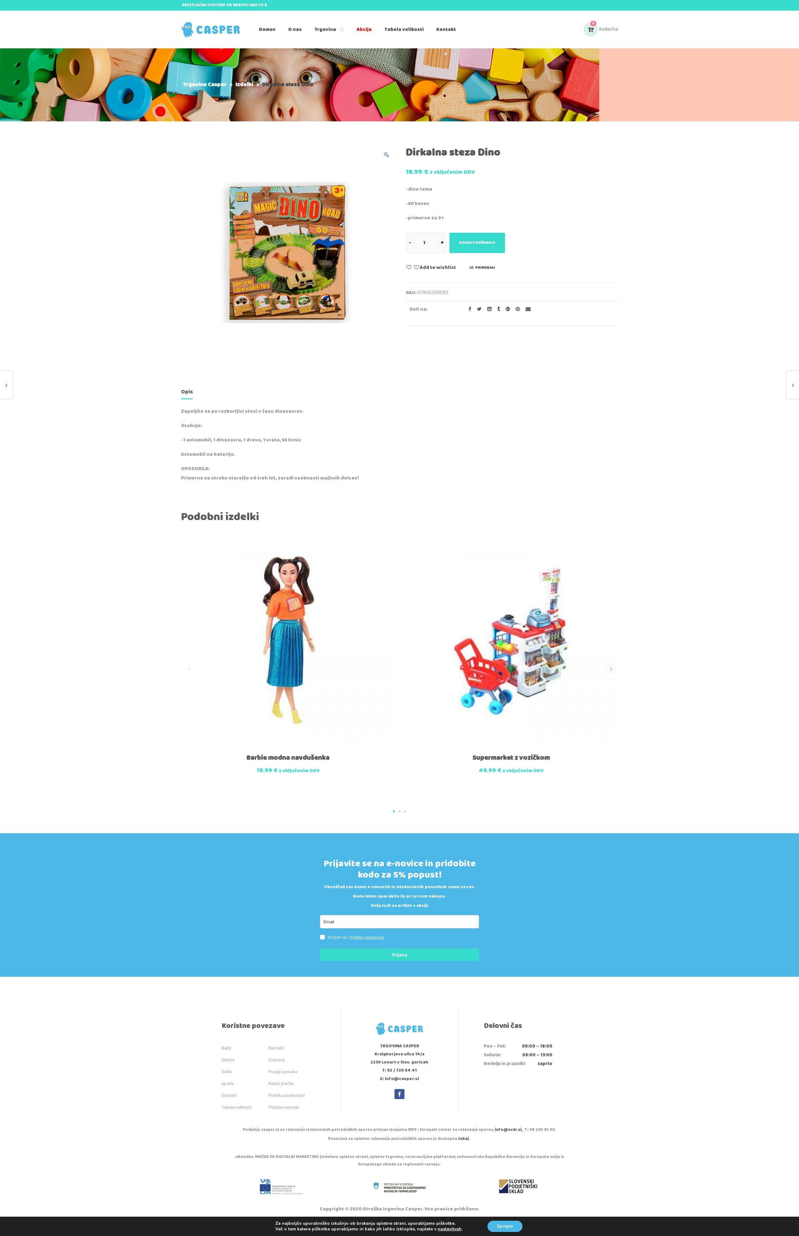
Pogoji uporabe (282, 1071)
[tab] (187, 393)
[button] (394, 811)
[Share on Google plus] (506, 309)
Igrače (227, 1083)
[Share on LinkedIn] (488, 309)
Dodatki (229, 1095)
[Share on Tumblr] (497, 309)
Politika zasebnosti (286, 1095)
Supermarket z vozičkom (511, 758)
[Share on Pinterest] (516, 309)
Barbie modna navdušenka (288, 758)
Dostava (276, 1059)
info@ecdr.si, (508, 1129)
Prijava (399, 955)
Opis (187, 392)
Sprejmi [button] (505, 1226)
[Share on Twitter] (477, 309)
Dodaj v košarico (477, 242)
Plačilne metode (283, 1107)
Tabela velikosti (237, 1107)
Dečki (227, 1071)
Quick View (273, 753)
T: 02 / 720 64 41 (399, 1070)
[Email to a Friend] (526, 309)
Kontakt (276, 1047)
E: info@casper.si (399, 1079)
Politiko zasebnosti (367, 937)
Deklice (228, 1059)
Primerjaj (485, 267)
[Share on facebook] (468, 309)
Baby (226, 1047)
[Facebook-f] (399, 1094)
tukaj (463, 1138)
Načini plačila (280, 1083)
